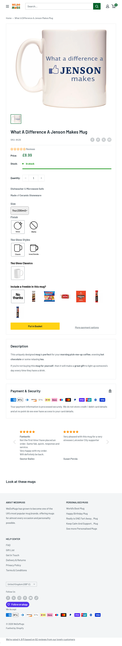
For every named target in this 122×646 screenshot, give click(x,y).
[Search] (97, 6)
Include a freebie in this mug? (28, 286)
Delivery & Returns (16, 560)
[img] (40, 432)
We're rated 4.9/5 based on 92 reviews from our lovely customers (40, 639)
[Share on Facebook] (92, 139)
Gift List (10, 550)
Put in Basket (35, 326)
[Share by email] (109, 139)
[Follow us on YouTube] (31, 598)
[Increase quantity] (41, 178)
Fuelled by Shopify (15, 628)
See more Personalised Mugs (81, 528)
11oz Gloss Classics (22, 263)
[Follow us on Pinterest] (25, 598)
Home (9, 18)
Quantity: (16, 177)
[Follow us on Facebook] (8, 598)
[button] (18, 148)
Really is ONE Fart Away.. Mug (82, 518)
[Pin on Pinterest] (98, 139)
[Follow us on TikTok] (36, 598)
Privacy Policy (13, 565)
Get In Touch (12, 555)
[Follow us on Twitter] (14, 598)
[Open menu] (7, 6)
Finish (14, 217)
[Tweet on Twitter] (104, 139)
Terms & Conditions (16, 570)
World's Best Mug (75, 508)
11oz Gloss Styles (20, 239)
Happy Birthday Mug (77, 513)
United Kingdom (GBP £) (19, 584)
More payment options (87, 327)
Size (13, 203)
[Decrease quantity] (25, 178)
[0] (113, 6)
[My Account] (107, 6)
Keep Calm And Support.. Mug (82, 523)
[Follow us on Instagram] (19, 598)
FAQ (8, 544)
